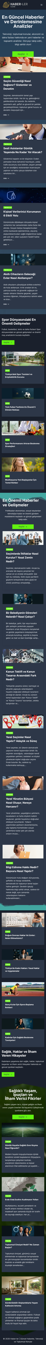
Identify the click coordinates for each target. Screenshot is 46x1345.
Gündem (7, 77)
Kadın (8, 931)
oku (5, 115)
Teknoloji (8, 144)
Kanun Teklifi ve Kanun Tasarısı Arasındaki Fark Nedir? (21, 675)
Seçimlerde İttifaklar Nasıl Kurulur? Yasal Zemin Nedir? (22, 557)
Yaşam (8, 1141)
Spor (7, 370)
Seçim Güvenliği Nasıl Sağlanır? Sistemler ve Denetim (17, 84)
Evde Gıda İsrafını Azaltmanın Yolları (21, 1199)
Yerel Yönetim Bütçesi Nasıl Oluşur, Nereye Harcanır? (19, 802)
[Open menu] (41, 4)
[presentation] (23, 64)
